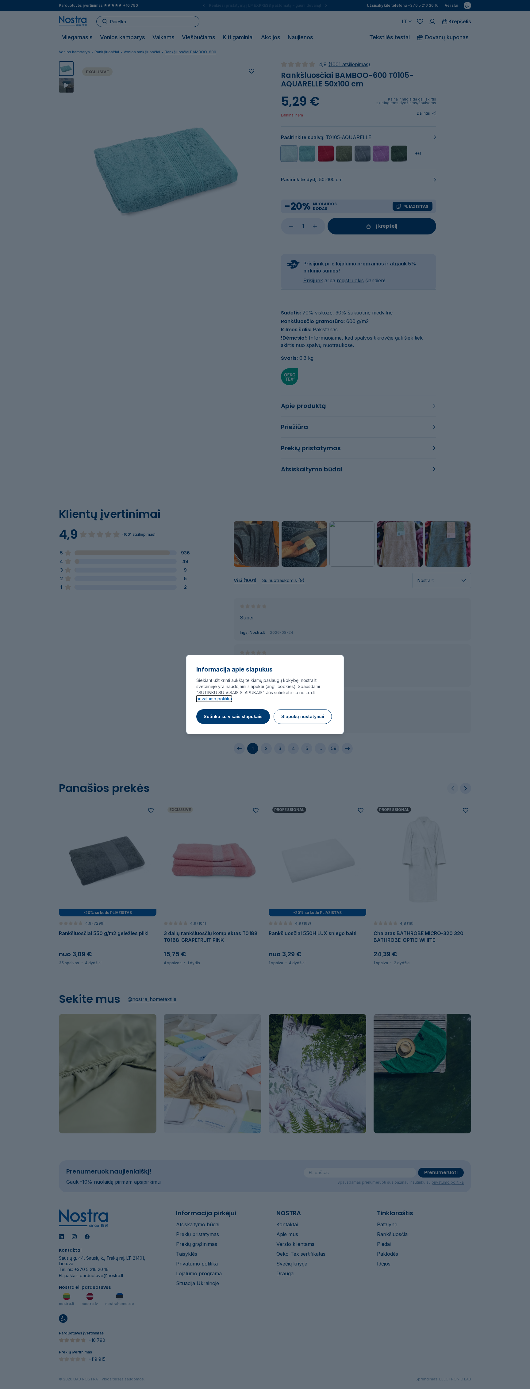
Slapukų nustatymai (302, 716)
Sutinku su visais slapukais (233, 716)
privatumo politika (214, 698)
